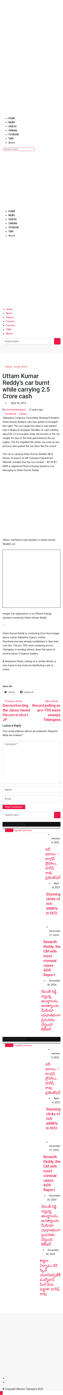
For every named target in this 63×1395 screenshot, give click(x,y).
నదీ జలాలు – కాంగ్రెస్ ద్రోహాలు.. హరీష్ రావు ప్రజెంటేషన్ (52, 863)
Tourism (13, 134)
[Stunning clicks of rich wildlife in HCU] (24, 903)
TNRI (11, 138)
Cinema (12, 130)
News (11, 122)
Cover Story (20, 366)
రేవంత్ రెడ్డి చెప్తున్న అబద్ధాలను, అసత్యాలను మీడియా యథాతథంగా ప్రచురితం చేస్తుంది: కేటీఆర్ (50, 1010)
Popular (17, 830)
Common (27, 830)
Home (11, 118)
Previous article (13, 701)
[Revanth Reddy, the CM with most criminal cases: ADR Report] (23, 945)
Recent (9, 830)
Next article (51, 701)
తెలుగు (11, 142)
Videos (12, 126)
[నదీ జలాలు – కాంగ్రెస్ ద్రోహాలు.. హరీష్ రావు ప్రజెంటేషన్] (24, 853)
